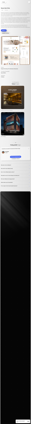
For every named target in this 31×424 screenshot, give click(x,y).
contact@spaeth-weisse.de (15, 158)
